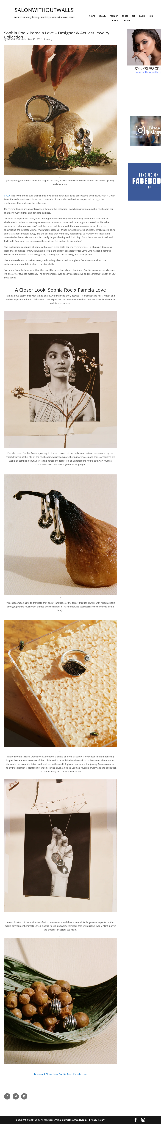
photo (125, 16)
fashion (114, 16)
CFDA (7, 195)
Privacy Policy (97, 1119)
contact (126, 20)
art (133, 16)
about (114, 20)
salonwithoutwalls (16, 39)
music (142, 16)
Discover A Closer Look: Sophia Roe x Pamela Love (60, 1074)
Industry (48, 39)
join (151, 16)
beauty (102, 16)
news (92, 16)
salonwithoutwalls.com (73, 1119)
